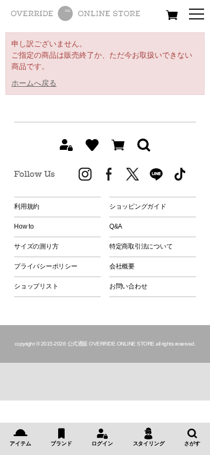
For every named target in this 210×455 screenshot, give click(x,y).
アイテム (20, 443)
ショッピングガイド (137, 206)
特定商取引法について (141, 246)
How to (24, 226)
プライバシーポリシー (46, 266)
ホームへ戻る (34, 83)
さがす (192, 443)
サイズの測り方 (36, 246)
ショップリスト (36, 286)
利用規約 (26, 206)
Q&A (115, 226)
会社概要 (122, 266)
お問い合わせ (128, 286)
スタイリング (149, 443)
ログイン (102, 443)
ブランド (61, 443)
